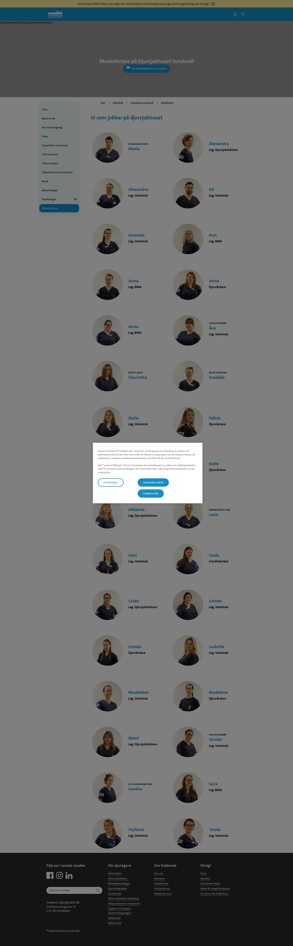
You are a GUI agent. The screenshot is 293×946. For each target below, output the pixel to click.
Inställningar (110, 482)
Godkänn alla (150, 493)
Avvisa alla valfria (153, 482)
